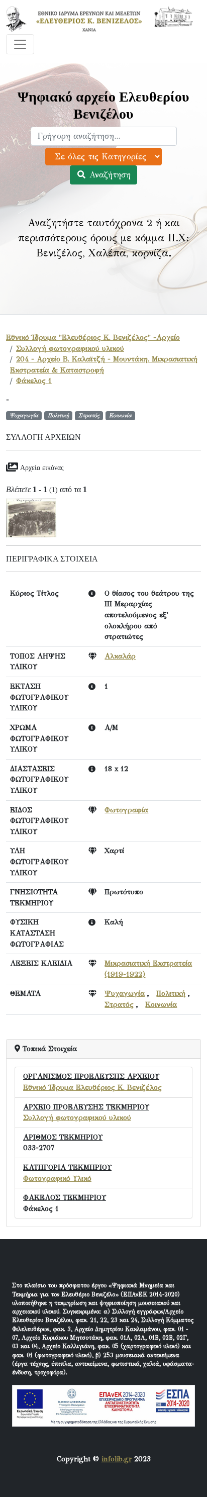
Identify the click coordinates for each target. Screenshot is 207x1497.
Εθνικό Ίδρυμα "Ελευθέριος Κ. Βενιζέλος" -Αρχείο (93, 337)
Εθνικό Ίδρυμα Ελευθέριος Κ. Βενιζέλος (92, 1087)
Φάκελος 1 (34, 380)
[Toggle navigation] (20, 44)
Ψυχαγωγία (125, 993)
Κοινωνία (161, 1004)
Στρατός (119, 1004)
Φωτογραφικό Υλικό (57, 1178)
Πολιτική (170, 993)
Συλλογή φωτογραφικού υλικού (70, 348)
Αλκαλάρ (120, 656)
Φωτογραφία (126, 809)
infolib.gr (116, 1458)
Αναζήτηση (108, 174)
